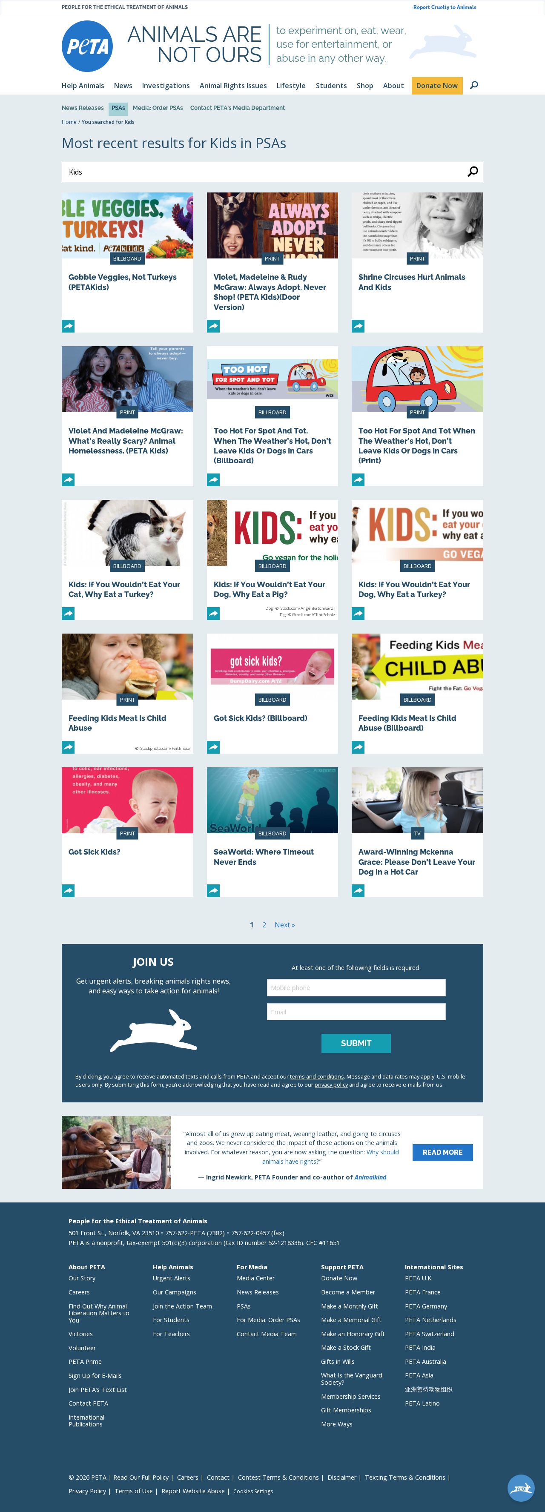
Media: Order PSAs (158, 107)
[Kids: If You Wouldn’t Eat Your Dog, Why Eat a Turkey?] (417, 560)
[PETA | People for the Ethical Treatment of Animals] (87, 46)
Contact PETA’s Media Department (237, 107)
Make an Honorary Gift (353, 1334)
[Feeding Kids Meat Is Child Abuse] (127, 694)
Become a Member (348, 1292)
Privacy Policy (87, 1491)
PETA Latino (422, 1403)
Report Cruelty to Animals (444, 7)
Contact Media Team (267, 1334)
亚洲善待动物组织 (429, 1389)
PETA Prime (85, 1361)
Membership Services (351, 1396)
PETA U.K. (419, 1278)
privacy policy (331, 1084)
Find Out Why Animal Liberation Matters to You (99, 1313)
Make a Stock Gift (346, 1347)
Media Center (256, 1278)
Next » (285, 925)
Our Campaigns (174, 1292)
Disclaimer (341, 1477)
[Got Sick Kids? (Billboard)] (272, 694)
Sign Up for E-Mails (95, 1375)
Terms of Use (134, 1491)
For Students (171, 1320)
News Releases (83, 107)
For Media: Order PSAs (268, 1320)
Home (69, 122)
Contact (218, 1477)
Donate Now (339, 1278)
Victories (81, 1334)
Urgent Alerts (171, 1278)
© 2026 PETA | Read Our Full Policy (119, 1477)
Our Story (82, 1278)
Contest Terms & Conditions (278, 1477)
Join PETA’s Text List (98, 1390)
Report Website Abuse (193, 1491)
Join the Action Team (182, 1306)
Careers (79, 1292)
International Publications (86, 1421)
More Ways (337, 1424)
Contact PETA (88, 1403)
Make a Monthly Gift (349, 1306)
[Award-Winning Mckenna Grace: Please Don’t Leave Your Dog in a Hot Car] (417, 832)
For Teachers (171, 1334)
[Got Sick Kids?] (127, 832)
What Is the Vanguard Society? (351, 1378)
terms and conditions (317, 1076)
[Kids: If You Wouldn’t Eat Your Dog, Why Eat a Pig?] (272, 560)
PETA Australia (425, 1361)
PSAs (118, 107)
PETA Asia (419, 1375)
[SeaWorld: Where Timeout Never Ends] (272, 832)
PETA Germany (426, 1306)
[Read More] (272, 1152)
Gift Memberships (346, 1410)
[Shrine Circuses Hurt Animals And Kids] (417, 262)
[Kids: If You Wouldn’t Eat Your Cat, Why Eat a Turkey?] (127, 560)
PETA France (423, 1292)
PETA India (420, 1347)
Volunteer (82, 1348)
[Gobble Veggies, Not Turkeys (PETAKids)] (127, 262)
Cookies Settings (253, 1492)
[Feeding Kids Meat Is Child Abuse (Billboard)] (417, 694)
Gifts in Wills (338, 1361)
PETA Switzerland (429, 1334)
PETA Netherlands (430, 1320)
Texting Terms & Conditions (405, 1477)
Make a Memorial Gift (351, 1320)
